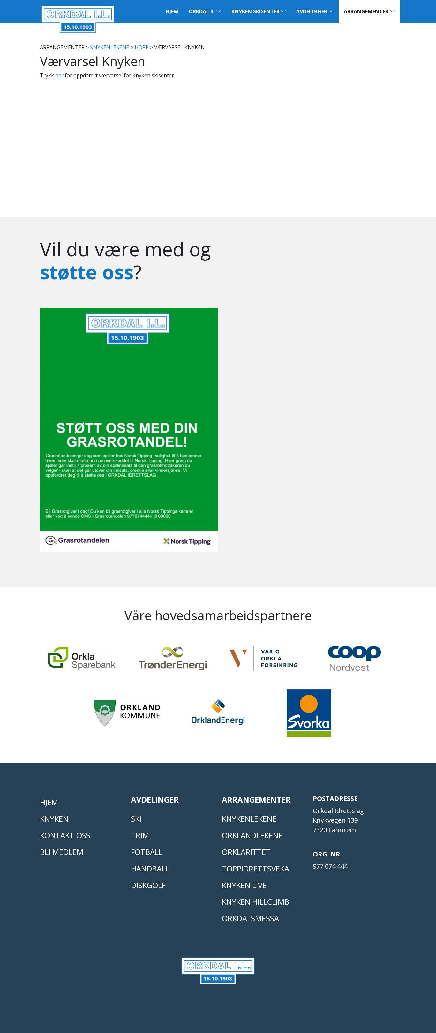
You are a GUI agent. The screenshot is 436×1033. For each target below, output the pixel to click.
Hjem (172, 11)
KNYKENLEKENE (109, 47)
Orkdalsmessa (250, 918)
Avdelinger (312, 11)
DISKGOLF (148, 885)
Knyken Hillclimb (255, 901)
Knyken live (244, 885)
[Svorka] (309, 716)
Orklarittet (246, 852)
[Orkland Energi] (218, 716)
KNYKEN (54, 818)
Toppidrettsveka (255, 868)
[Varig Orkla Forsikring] (263, 661)
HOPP (142, 47)
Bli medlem (61, 852)
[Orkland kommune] (127, 716)
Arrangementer (367, 11)
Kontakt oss (65, 835)
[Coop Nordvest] (354, 661)
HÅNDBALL (150, 868)
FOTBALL (146, 852)
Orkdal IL (202, 11)
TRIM (140, 835)
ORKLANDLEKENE (252, 835)
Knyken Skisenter (256, 11)
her (59, 75)
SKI (136, 818)
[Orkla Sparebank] (81, 661)
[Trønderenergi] (172, 661)
